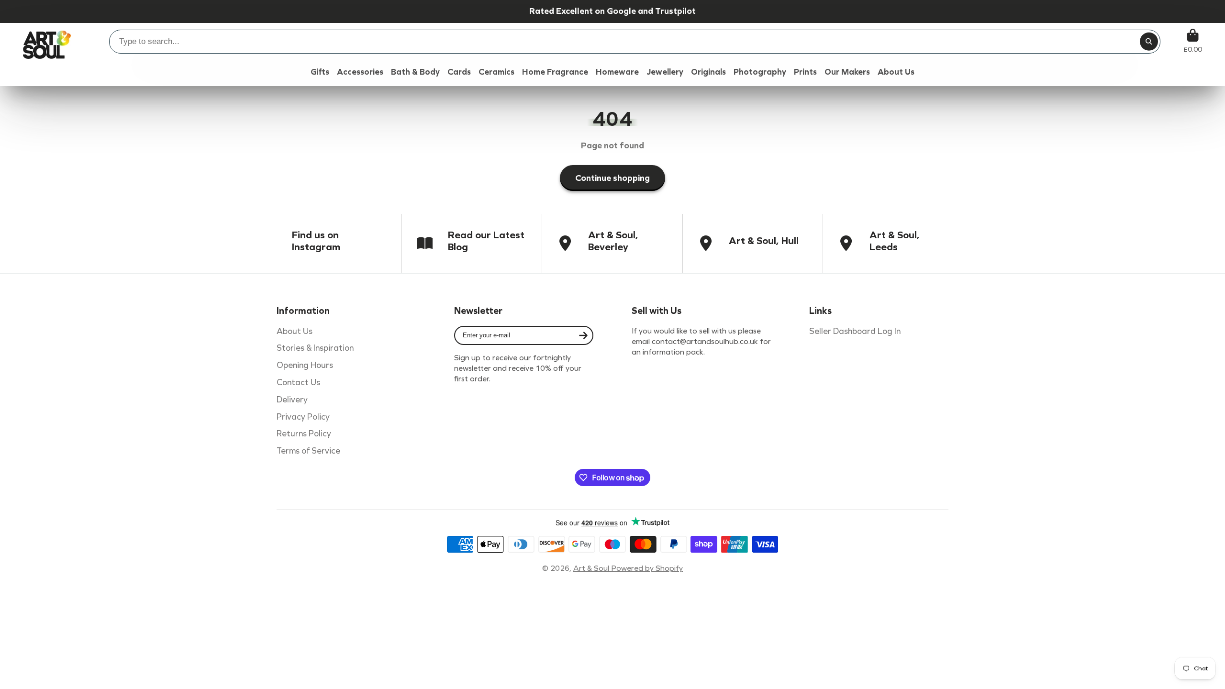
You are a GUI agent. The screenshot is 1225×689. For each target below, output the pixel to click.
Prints (805, 72)
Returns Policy (304, 434)
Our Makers (847, 72)
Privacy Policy (303, 417)
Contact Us (298, 383)
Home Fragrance (555, 72)
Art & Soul (592, 568)
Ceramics (496, 72)
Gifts (320, 72)
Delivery (292, 400)
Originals (708, 72)
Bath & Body (415, 72)
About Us (294, 331)
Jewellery (664, 72)
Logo (47, 41)
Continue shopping (612, 178)
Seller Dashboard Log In (855, 331)
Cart (1192, 41)
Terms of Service (308, 451)
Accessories (360, 72)
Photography (760, 72)
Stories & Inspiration (315, 348)
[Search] (1149, 42)
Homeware (617, 72)
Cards (459, 72)
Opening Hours (305, 365)
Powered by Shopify (647, 568)
